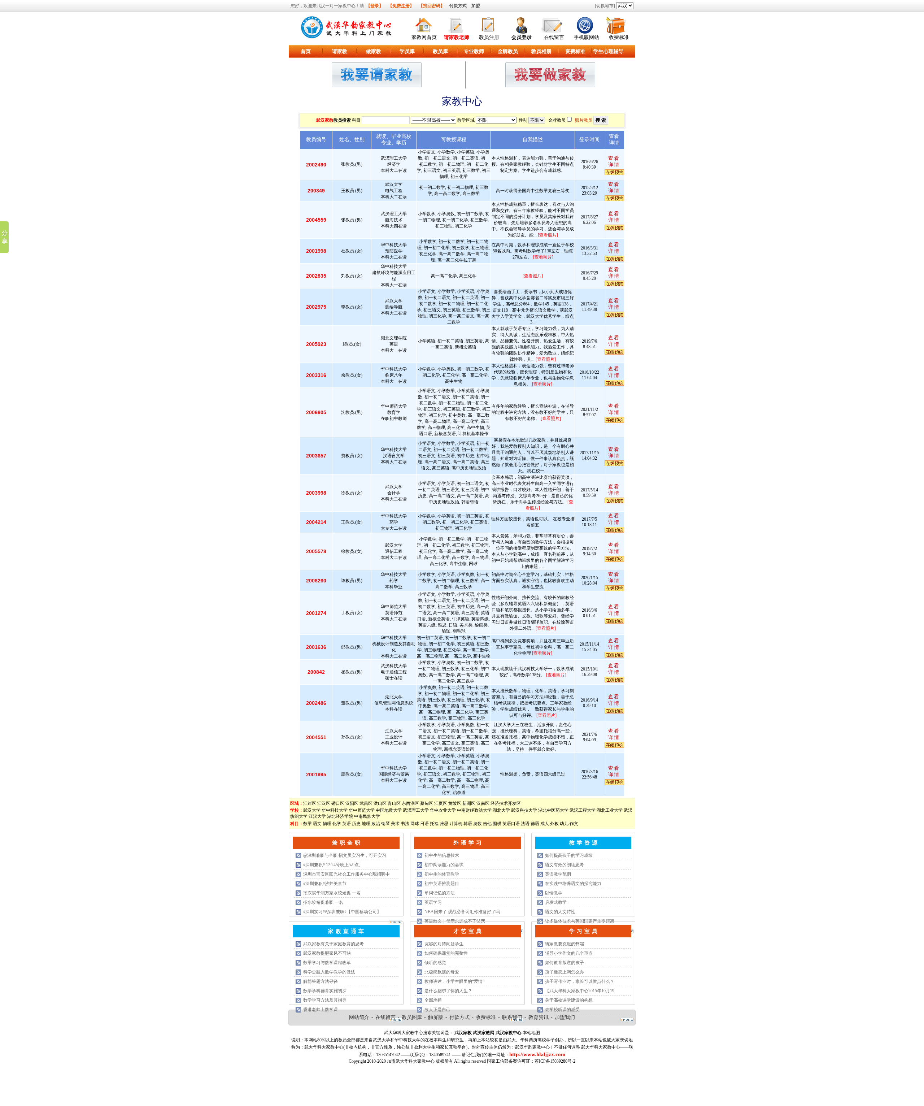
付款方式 (458, 5)
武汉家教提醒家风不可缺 (327, 953)
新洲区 (468, 803)
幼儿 (564, 823)
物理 (327, 823)
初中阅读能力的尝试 (443, 864)
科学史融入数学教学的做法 (329, 972)
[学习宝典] (627, 1020)
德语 (535, 823)
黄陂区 (454, 803)
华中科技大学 (335, 810)
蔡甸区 (426, 803)
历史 (356, 823)
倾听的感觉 (435, 962)
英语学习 (433, 902)
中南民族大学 (367, 816)
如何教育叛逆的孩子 (564, 962)
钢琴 (385, 823)
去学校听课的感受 (562, 1009)
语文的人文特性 (560, 911)
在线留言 (554, 37)
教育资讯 (538, 1017)
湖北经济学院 (340, 816)
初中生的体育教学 (441, 874)
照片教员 (583, 120)
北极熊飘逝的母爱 (441, 972)
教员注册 (489, 37)
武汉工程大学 (583, 810)
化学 (336, 823)
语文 (317, 823)
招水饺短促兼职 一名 (323, 902)
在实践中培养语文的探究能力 (573, 883)
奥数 (477, 823)
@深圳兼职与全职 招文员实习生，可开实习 (344, 855)
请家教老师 (456, 37)
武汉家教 (325, 120)
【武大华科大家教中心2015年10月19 (579, 990)
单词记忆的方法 (439, 892)
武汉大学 (312, 810)
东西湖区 (410, 803)
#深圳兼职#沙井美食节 (324, 883)
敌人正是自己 (437, 1009)
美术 (395, 823)
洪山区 (380, 803)
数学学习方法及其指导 (324, 1000)
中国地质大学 (389, 810)
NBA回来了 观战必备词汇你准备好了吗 (462, 911)
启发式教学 (556, 902)
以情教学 (553, 892)
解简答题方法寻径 (320, 981)
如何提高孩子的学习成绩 (569, 855)
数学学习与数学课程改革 (327, 962)
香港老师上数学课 (320, 1009)
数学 (307, 823)
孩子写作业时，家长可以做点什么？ (579, 981)
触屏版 (435, 1017)
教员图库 (412, 1017)
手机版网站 (586, 37)
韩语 (467, 823)
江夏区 (440, 803)
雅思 (444, 823)
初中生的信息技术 (441, 855)
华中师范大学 (362, 810)
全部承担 (433, 1000)
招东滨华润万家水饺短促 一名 (332, 892)
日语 (424, 823)
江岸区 (309, 803)
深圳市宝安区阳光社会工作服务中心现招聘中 (346, 874)
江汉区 (323, 803)
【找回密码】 (432, 5)
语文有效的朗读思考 (564, 864)
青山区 (394, 803)
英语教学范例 (558, 874)
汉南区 (482, 803)
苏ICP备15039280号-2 (555, 1061)
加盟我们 (565, 1017)
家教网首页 (424, 37)
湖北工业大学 (610, 810)
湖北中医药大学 (553, 810)
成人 (544, 823)
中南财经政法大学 (474, 810)
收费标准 (619, 37)
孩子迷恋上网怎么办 (564, 972)
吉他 (487, 823)
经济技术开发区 (506, 803)
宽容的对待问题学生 (443, 943)
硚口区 (337, 803)
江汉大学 (317, 816)
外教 (554, 823)
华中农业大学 (443, 810)
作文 (574, 823)
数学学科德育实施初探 (324, 990)
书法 (405, 823)
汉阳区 (351, 803)
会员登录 (521, 37)
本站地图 (531, 1032)
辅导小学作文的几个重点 (569, 953)
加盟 (475, 5)
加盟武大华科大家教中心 (411, 1061)
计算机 (455, 823)
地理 (366, 823)
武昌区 (365, 803)
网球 (414, 823)
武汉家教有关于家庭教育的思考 (333, 943)
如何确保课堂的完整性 (446, 953)
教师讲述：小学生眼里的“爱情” (454, 981)
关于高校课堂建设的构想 (569, 1000)
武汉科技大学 (524, 810)
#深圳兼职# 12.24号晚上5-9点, (331, 864)
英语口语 (511, 823)
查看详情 (614, 162)
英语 (346, 823)
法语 (525, 823)
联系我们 (512, 1017)
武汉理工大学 (416, 810)
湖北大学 (501, 810)
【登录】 (374, 5)
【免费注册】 (401, 5)
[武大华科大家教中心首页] (424, 24)
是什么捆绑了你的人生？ (448, 990)
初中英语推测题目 (441, 883)
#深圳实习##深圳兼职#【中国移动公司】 (342, 911)
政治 (375, 823)
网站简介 (359, 1017)
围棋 (497, 823)
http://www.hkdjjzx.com (537, 1054)
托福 (434, 823)
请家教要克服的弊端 (564, 943)
